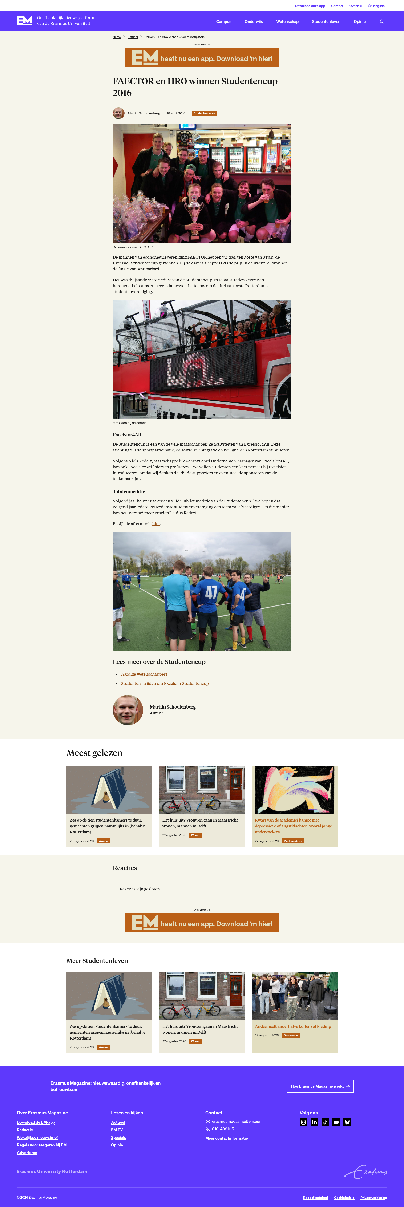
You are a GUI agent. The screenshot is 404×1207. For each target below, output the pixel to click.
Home (117, 37)
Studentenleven (204, 113)
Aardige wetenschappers (144, 674)
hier (156, 523)
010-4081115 (223, 1129)
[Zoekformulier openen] (382, 21)
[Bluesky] (347, 1122)
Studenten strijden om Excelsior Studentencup (165, 683)
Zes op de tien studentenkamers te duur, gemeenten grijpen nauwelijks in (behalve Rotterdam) (107, 826)
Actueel (133, 37)
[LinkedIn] (314, 1122)
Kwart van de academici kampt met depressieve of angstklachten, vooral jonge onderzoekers (293, 826)
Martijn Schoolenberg (144, 113)
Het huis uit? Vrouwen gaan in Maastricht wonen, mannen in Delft (200, 823)
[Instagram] (303, 1122)
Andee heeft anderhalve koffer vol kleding (293, 1026)
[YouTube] (336, 1122)
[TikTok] (325, 1122)
